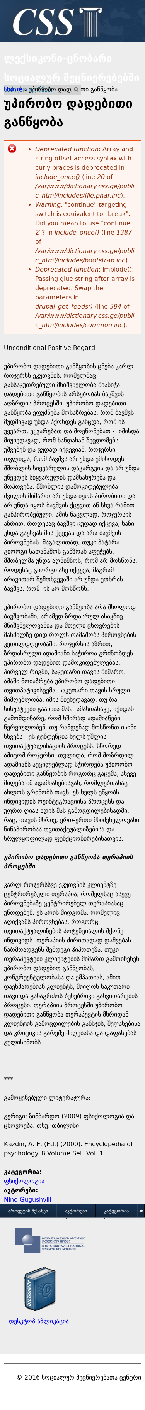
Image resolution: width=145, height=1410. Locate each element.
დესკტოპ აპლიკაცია (39, 1321)
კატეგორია (116, 1211)
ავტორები (76, 1211)
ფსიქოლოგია (24, 1181)
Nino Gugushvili (27, 1199)
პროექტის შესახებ (28, 1211)
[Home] (55, 23)
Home (13, 89)
